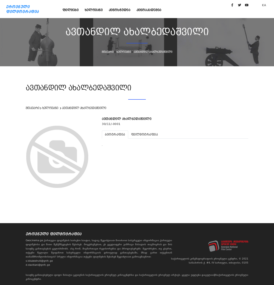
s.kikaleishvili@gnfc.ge (39, 260)
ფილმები (71, 10)
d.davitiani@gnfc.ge (38, 265)
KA (264, 5)
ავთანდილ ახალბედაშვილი (153, 51)
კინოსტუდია (120, 10)
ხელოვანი (94, 10)
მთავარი (108, 51)
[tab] (115, 135)
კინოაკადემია (149, 10)
